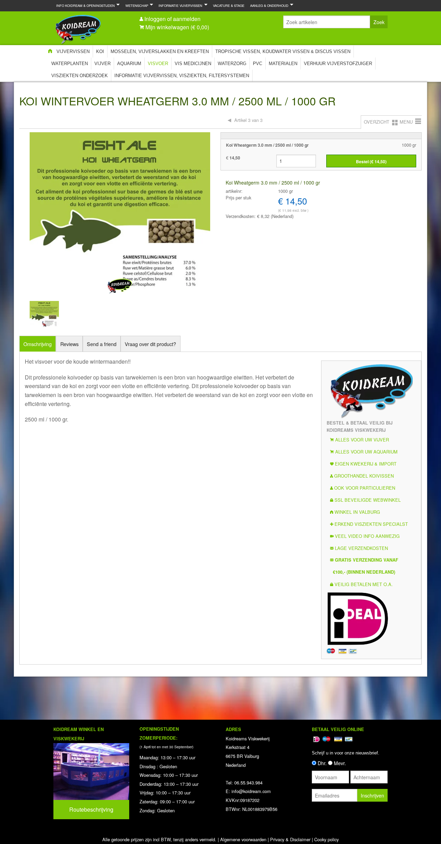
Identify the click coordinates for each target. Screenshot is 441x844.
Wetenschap (135, 5)
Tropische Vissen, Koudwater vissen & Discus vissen (282, 51)
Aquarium (129, 63)
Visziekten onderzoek (79, 75)
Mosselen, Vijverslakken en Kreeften (160, 51)
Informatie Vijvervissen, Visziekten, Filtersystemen (181, 75)
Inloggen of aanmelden (172, 19)
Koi (100, 51)
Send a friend (101, 343)
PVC (257, 63)
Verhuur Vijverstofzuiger (338, 63)
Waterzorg (232, 63)
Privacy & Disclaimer (290, 839)
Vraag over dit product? (150, 343)
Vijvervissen (73, 51)
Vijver (102, 63)
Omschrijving (37, 343)
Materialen (283, 63)
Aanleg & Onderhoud (267, 5)
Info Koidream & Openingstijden (84, 5)
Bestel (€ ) (371, 161)
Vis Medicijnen (193, 63)
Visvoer (158, 63)
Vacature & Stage (228, 5)
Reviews (69, 343)
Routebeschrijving (91, 809)
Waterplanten (69, 63)
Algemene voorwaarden (243, 839)
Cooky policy (326, 839)
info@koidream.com (251, 791)
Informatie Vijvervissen (179, 5)
